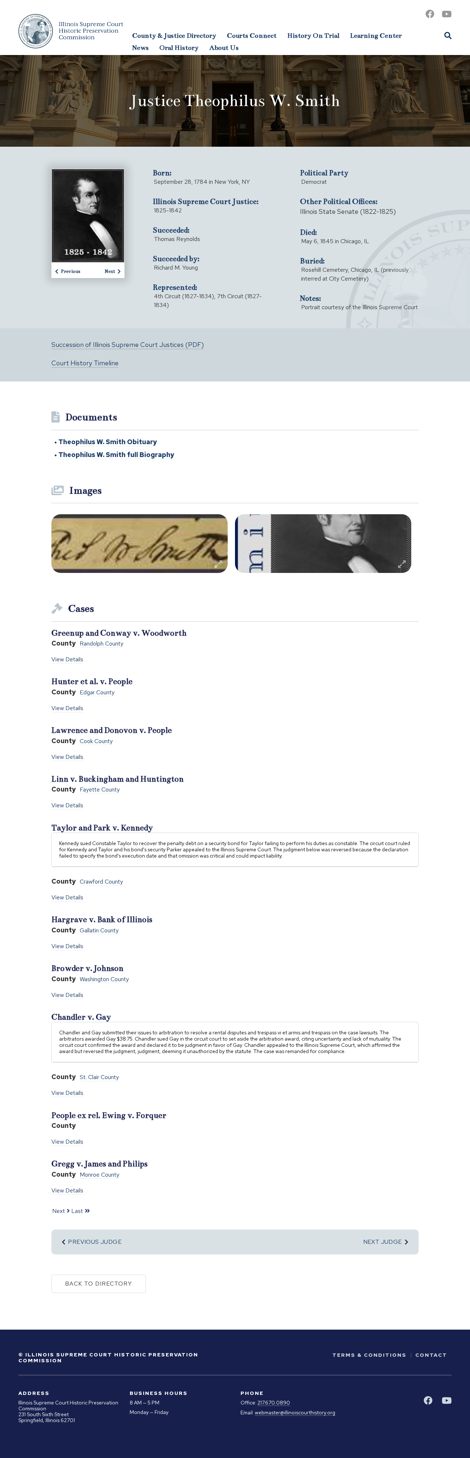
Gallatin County (99, 930)
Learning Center (376, 36)
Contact (431, 1355)
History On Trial (313, 36)
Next (110, 271)
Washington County (104, 979)
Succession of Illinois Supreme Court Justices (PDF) (127, 344)
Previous (70, 271)
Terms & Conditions (369, 1355)
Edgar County (97, 692)
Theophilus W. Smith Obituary (107, 442)
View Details (67, 659)
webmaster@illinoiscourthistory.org (295, 1413)
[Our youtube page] (447, 14)
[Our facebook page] (430, 14)
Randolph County (101, 643)
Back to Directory (98, 1283)
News (140, 48)
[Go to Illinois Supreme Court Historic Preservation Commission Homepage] (70, 31)
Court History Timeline (85, 363)
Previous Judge (95, 1242)
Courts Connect (251, 36)
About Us (224, 48)
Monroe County (99, 1175)
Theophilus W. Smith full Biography (116, 454)
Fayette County (100, 789)
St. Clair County (99, 1077)
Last (77, 1210)
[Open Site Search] (448, 35)
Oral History (179, 48)
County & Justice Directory (174, 36)
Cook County (96, 741)
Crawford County (101, 881)
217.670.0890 (273, 1403)
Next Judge (382, 1242)
